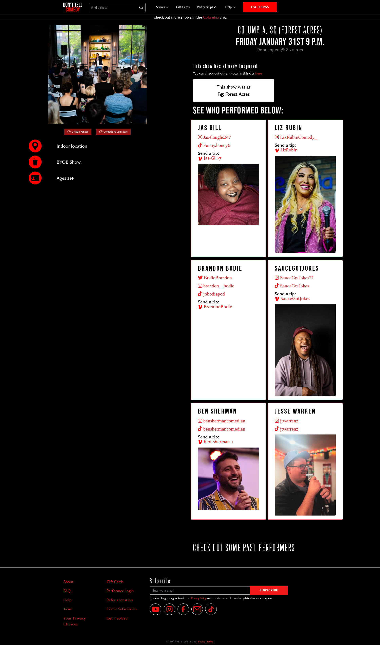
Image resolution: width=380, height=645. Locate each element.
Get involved (117, 618)
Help (228, 7)
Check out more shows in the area (190, 17)
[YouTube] (155, 609)
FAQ (67, 590)
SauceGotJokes (294, 298)
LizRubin (288, 150)
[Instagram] (169, 609)
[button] (162, 7)
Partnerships (205, 7)
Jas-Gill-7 (212, 158)
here (258, 73)
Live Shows (260, 7)
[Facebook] (183, 609)
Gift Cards (183, 7)
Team (67, 609)
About (68, 581)
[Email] (197, 609)
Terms (210, 641)
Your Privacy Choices (74, 621)
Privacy (201, 641)
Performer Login (120, 590)
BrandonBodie (217, 306)
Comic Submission (121, 609)
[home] (72, 7)
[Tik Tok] (211, 609)
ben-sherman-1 (218, 441)
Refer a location (119, 600)
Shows (160, 7)
